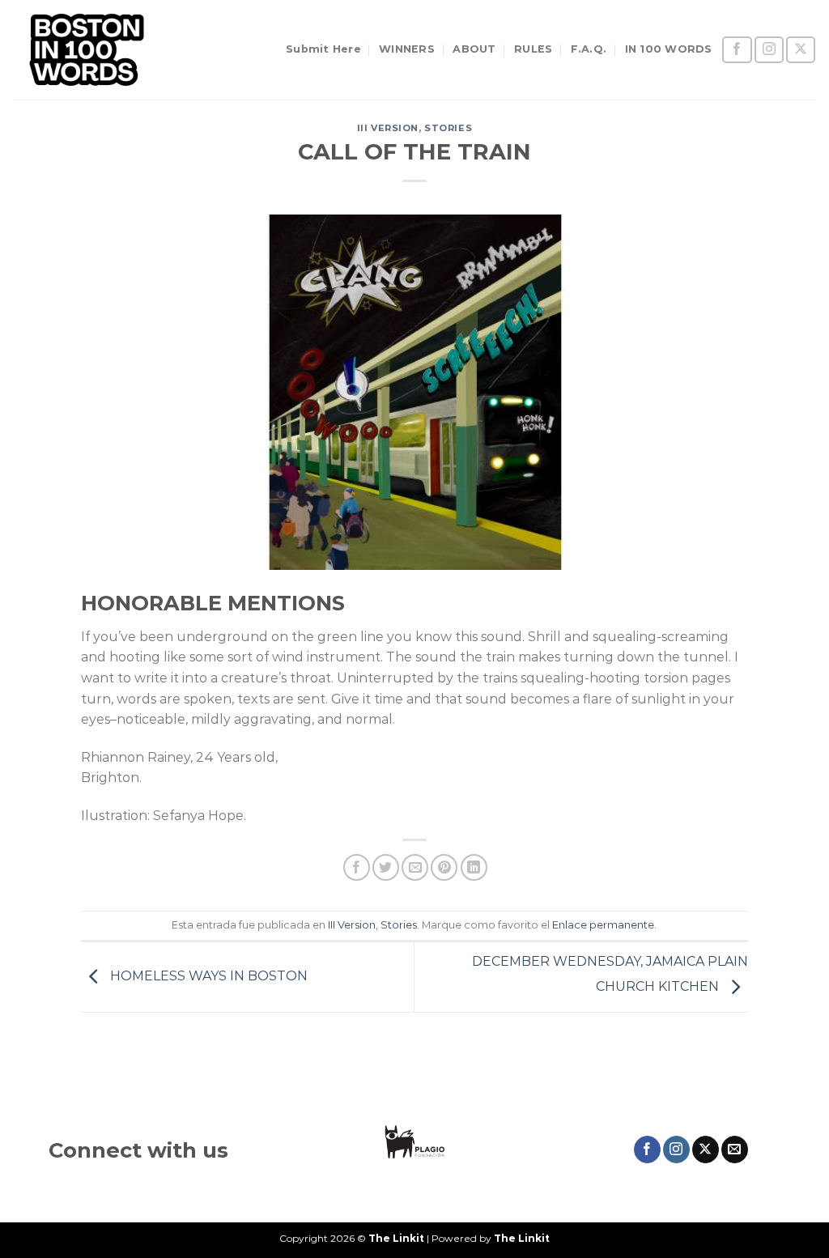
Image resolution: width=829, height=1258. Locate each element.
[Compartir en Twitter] (385, 867)
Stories (448, 128)
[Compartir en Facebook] (356, 867)
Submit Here (323, 49)
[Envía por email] (415, 867)
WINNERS (407, 49)
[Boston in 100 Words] (93, 50)
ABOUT (474, 49)
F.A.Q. (589, 49)
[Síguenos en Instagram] (769, 49)
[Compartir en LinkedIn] (474, 867)
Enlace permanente (603, 925)
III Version (388, 128)
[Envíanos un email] (734, 1149)
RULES (533, 49)
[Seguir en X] (800, 49)
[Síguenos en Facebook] (736, 49)
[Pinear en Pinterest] (444, 867)
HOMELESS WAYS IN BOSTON (207, 976)
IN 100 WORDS (668, 49)
